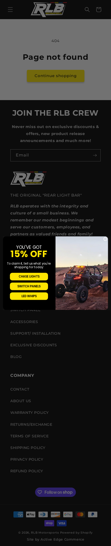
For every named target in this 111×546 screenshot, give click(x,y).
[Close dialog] (105, 239)
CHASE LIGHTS (29, 276)
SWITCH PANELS (29, 286)
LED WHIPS (29, 296)
